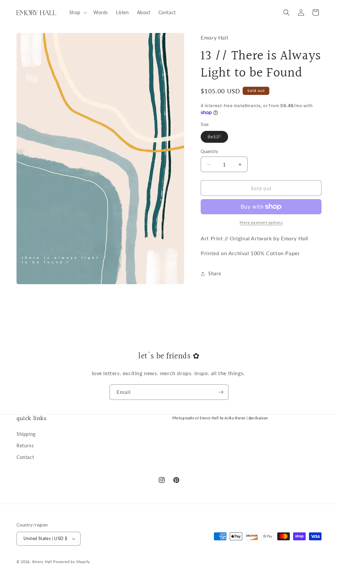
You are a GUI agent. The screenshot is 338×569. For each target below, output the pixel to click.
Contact (25, 457)
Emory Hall (42, 561)
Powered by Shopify (71, 561)
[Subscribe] (221, 392)
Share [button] (214, 273)
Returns (25, 445)
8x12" (218, 138)
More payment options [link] (261, 222)
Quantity (209, 151)
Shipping (26, 434)
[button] (77, 12)
